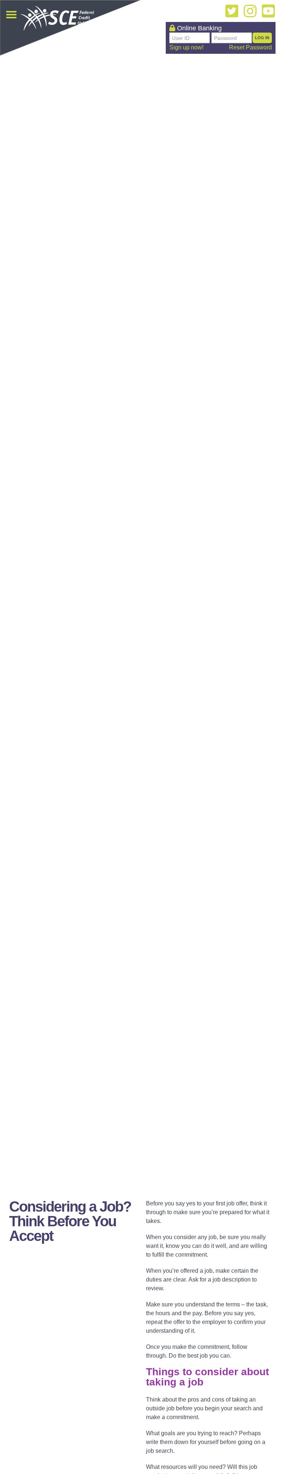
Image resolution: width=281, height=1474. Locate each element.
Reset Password (250, 47)
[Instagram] (250, 11)
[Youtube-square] (268, 11)
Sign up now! (186, 47)
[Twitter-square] (231, 11)
